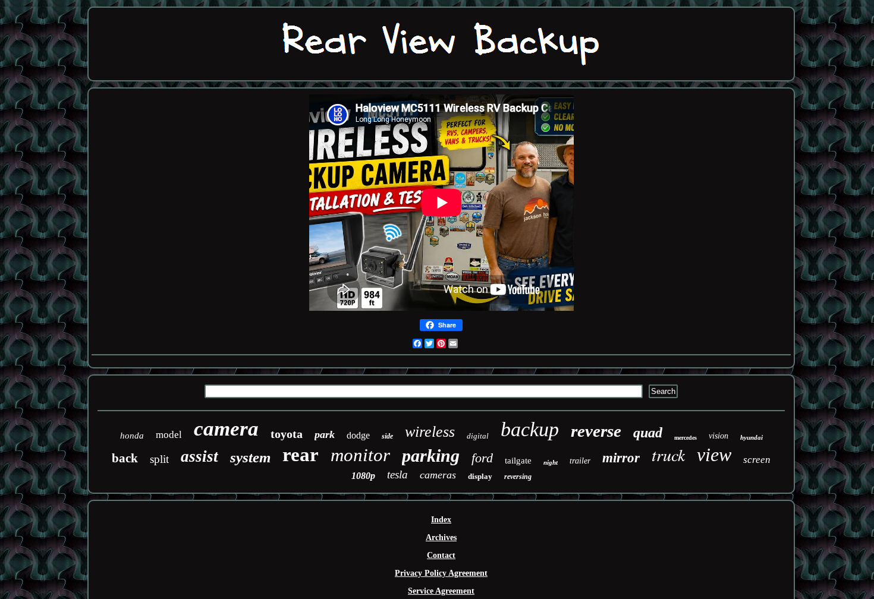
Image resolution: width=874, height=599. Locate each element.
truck (668, 454)
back (125, 458)
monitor (360, 454)
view (714, 454)
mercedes (685, 437)
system (250, 457)
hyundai (751, 437)
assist (199, 456)
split (159, 459)
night (550, 462)
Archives (441, 537)
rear (300, 454)
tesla (397, 474)
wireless (430, 431)
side (387, 436)
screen (757, 459)
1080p (363, 476)
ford (482, 457)
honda (132, 435)
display (480, 476)
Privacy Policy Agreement (441, 573)
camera (226, 428)
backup (530, 429)
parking (431, 455)
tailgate (518, 460)
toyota (287, 433)
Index (441, 519)
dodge (358, 435)
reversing (518, 476)
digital (478, 435)
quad (647, 432)
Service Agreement (441, 591)
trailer (580, 460)
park (325, 434)
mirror (621, 457)
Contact (441, 555)
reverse (596, 430)
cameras (438, 475)
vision (718, 435)
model (169, 434)
